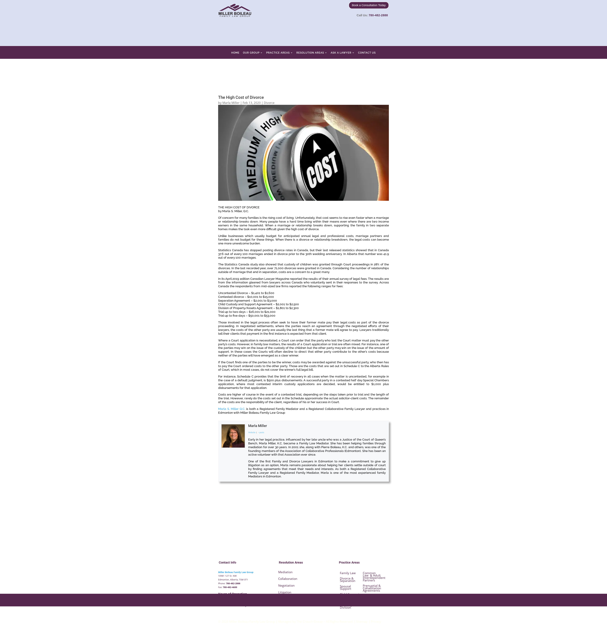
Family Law (348, 573)
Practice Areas (278, 52)
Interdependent (374, 578)
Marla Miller (230, 103)
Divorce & (347, 578)
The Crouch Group (310, 622)
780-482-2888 (378, 15)
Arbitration (286, 599)
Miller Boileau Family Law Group (235, 572)
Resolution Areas (310, 52)
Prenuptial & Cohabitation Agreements (372, 588)
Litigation (284, 592)
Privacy (376, 622)
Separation (347, 581)
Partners (369, 580)
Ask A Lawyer (341, 52)
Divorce (269, 103)
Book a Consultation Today (369, 5)
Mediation (285, 572)
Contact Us (367, 52)
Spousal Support (345, 587)
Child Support (349, 594)
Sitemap (362, 622)
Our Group (251, 52)
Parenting (347, 600)
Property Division (346, 606)
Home (235, 52)
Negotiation (286, 585)
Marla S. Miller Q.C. (231, 409)
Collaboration (287, 579)
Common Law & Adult (372, 574)
